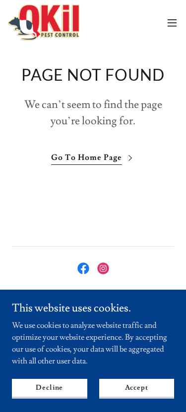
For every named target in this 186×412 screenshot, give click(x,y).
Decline (49, 387)
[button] (172, 23)
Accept (136, 387)
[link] (44, 22)
